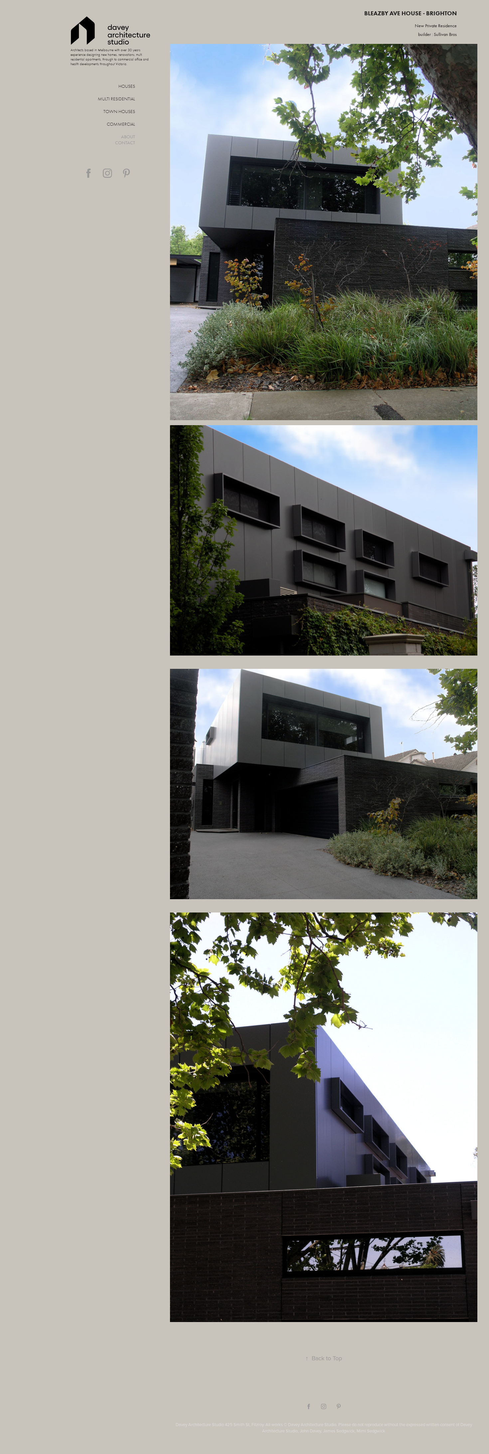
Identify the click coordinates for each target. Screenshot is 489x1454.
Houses (126, 86)
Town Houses (119, 111)
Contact (125, 143)
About (128, 137)
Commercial (121, 124)
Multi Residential (116, 99)
